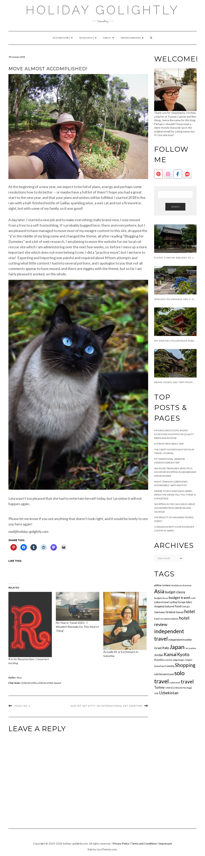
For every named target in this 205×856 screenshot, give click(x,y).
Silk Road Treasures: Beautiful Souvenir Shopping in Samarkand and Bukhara (175, 472)
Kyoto (183, 654)
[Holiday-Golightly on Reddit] (187, 174)
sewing (170, 666)
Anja (19, 677)
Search (175, 206)
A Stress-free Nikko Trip (169, 443)
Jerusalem (190, 648)
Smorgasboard (131, 38)
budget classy (175, 592)
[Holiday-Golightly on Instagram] (168, 174)
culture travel (161, 602)
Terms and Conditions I (145, 843)
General (57, 683)
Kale (90, 849)
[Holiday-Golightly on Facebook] (177, 174)
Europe (181, 602)
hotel (189, 611)
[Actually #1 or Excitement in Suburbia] (125, 621)
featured (169, 606)
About (107, 38)
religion (188, 660)
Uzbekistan (168, 692)
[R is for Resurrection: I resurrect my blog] (30, 624)
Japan (177, 646)
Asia (159, 591)
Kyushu (159, 659)
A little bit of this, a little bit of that (37, 683)
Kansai (170, 654)
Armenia (186, 585)
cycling (173, 602)
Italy (165, 648)
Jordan (158, 655)
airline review (162, 585)
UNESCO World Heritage (178, 687)
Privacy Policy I (122, 843)
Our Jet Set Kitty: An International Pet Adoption (106, 705)
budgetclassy (161, 598)
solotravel (174, 682)
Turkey (159, 687)
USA (156, 693)
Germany (159, 612)
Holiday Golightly (102, 10)
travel (187, 681)
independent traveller (180, 639)
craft (193, 598)
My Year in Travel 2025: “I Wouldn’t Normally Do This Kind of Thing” (77, 626)
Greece (170, 612)
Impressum (165, 843)
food (178, 606)
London (168, 660)
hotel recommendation (166, 618)
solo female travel (164, 674)
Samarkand (160, 666)
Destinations (62, 38)
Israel (158, 648)
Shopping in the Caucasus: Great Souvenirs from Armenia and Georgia (174, 508)
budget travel (179, 597)
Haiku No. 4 (22, 705)
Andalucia (176, 585)
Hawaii (180, 612)
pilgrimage (178, 660)
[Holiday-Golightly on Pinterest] (158, 174)
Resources (86, 38)
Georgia (186, 606)
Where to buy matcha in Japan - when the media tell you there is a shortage (175, 495)
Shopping (185, 665)
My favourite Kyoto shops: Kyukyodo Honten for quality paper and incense (174, 434)
